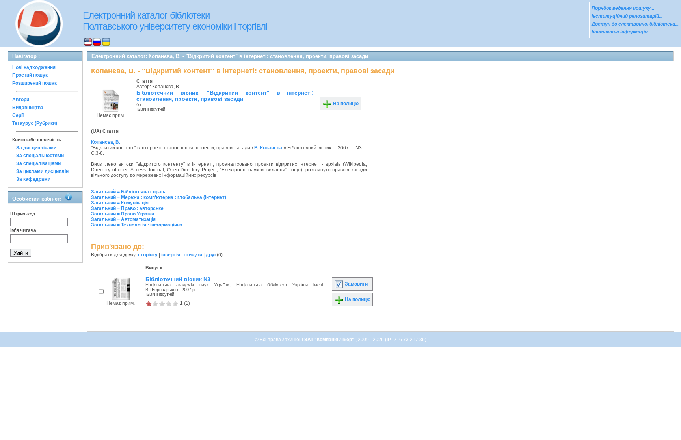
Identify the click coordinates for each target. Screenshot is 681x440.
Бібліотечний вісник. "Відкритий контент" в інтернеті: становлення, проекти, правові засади (225, 95)
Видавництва (27, 107)
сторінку (148, 255)
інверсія (170, 255)
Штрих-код (22, 214)
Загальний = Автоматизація (123, 219)
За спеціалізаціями (38, 163)
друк (211, 255)
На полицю (345, 103)
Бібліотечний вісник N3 (177, 279)
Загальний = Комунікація (120, 203)
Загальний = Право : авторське (127, 208)
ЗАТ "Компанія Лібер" (329, 339)
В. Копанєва (268, 147)
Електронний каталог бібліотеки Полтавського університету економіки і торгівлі (175, 21)
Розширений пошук (34, 83)
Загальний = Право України (122, 214)
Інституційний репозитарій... (627, 16)
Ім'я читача (23, 230)
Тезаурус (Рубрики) (34, 123)
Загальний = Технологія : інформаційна (136, 225)
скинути (193, 255)
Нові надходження (34, 67)
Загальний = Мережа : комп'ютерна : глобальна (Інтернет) (158, 197)
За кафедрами (33, 179)
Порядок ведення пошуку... (623, 8)
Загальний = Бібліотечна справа (129, 192)
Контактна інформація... (621, 32)
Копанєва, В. (166, 86)
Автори (20, 99)
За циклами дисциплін (42, 171)
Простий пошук (30, 75)
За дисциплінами (36, 147)
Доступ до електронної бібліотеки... (635, 24)
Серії (18, 115)
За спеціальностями (40, 155)
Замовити (356, 284)
